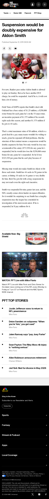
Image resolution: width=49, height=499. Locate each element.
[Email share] (15, 48)
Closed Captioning (23, 472)
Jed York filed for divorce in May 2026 (27, 368)
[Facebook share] (4, 48)
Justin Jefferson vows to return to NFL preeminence (26, 310)
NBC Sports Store (8, 474)
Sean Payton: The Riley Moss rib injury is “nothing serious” (28, 346)
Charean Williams (15, 361)
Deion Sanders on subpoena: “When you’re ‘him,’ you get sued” (27, 323)
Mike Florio (13, 314)
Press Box (19, 474)
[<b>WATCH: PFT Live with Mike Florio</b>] (24, 264)
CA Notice (24, 476)
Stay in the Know (9, 396)
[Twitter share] (10, 48)
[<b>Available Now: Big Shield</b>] (36, 239)
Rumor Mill (18, 13)
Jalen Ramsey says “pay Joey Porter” (27, 334)
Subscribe (7, 406)
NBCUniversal (16, 480)
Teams (6, 13)
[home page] (10, 4)
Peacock (28, 13)
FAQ (32, 472)
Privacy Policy (38, 474)
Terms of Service (35, 476)
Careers (12, 472)
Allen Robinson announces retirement (27, 358)
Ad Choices (28, 474)
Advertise (5, 472)
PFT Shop (37, 13)
